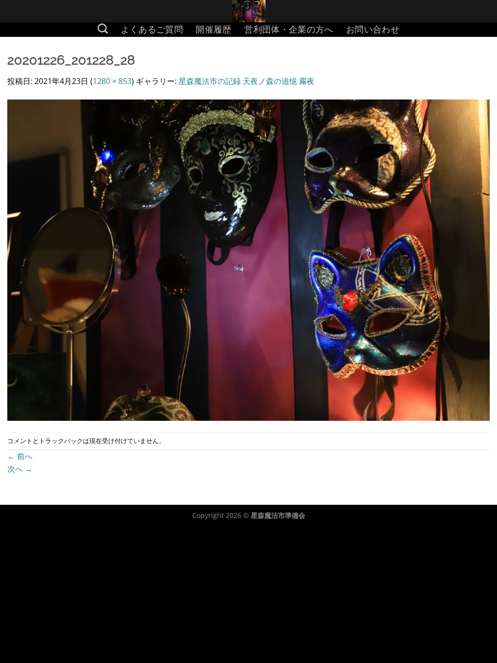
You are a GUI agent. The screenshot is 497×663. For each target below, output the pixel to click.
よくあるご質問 (152, 29)
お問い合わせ (372, 29)
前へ (20, 456)
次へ (20, 469)
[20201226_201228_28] (248, 259)
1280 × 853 (112, 81)
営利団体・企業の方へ (288, 29)
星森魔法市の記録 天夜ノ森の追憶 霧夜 (247, 81)
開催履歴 (213, 29)
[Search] (103, 28)
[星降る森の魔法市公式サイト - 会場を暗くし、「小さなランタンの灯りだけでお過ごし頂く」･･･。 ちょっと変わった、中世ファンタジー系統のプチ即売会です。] (248, 11)
